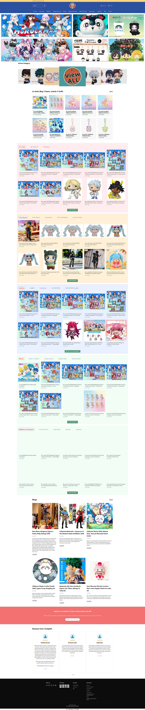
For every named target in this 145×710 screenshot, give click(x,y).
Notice (110, 11)
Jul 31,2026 (34, 536)
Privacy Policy (89, 688)
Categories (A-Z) (57, 11)
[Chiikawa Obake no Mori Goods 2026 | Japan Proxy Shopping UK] (45, 571)
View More (34, 554)
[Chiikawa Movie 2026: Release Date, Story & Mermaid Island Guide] (100, 516)
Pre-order (41, 11)
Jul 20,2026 (89, 538)
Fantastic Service (45, 642)
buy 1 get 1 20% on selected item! (72, 351)
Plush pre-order (72, 642)
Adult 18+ (99, 11)
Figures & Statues (73, 11)
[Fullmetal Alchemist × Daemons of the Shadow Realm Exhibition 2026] (73, 516)
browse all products (72, 280)
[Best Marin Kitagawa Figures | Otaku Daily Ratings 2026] (45, 516)
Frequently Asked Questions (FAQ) (91, 699)
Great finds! (100, 642)
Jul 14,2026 (61, 593)
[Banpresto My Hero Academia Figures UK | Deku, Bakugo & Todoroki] (73, 571)
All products (92, 11)
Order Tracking (75, 685)
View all (111, 91)
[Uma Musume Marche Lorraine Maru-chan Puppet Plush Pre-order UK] (100, 571)
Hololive (48, 11)
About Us (88, 685)
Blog (105, 11)
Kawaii (64, 11)
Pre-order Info (89, 692)
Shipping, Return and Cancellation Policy (90, 694)
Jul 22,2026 (61, 536)
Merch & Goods (83, 11)
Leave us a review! (72, 619)
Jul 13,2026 (88, 593)
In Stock (35, 11)
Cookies (88, 690)
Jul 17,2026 (34, 590)
